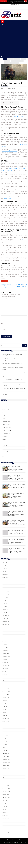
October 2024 (6, 627)
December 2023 (6, 656)
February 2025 (6, 615)
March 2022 (5, 715)
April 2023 (5, 680)
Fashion (4, 418)
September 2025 (6, 594)
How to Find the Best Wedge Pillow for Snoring (14, 372)
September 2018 (6, 832)
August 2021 (6, 735)
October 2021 (6, 730)
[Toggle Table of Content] (15, 103)
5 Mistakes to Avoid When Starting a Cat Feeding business (6, 285)
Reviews (4, 442)
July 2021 (5, 738)
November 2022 (6, 691)
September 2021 (6, 732)
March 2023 (5, 683)
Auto (4, 404)
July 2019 (5, 803)
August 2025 (6, 597)
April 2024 (5, 644)
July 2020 (5, 771)
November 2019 (6, 791)
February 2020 (6, 782)
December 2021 (6, 724)
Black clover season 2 (18, 116)
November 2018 (6, 826)
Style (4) (17, 58)
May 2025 (5, 606)
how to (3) (21, 60)
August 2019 (6, 800)
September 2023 (6, 665)
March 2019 (5, 815)
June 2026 (5, 568)
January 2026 (6, 583)
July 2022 (5, 703)
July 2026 (5, 565)
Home (4, 7)
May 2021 (5, 744)
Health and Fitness (7, 427)
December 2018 (6, 824)
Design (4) (24, 58)
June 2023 (5, 674)
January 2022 (6, 721)
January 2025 (6, 618)
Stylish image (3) (8, 62)
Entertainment (6, 412)
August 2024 (6, 633)
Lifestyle (5, 436)
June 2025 (5, 603)
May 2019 (5, 809)
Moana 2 (24, 239)
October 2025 (6, 591)
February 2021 (6, 753)
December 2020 (6, 759)
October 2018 (6, 829)
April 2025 (5, 609)
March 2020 (5, 779)
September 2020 (6, 768)
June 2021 (5, 741)
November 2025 (6, 589)
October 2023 (6, 662)
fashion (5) (10, 58)
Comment (4, 299)
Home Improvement (7, 430)
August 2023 (6, 668)
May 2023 (5, 677)
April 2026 (5, 574)
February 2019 (6, 818)
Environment (6, 415)
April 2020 (5, 777)
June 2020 (5, 774)
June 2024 (5, 638)
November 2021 (6, 727)
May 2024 (5, 641)
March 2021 (5, 750)
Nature (4, 439)
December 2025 (6, 586)
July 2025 (5, 600)
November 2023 (6, 659)
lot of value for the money (9, 151)
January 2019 (6, 821)
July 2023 (5, 671)
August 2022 (6, 700)
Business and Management (9, 409)
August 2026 (6, 562)
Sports (4, 448)
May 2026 (5, 571)
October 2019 (6, 794)
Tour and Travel (6, 453)
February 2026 (6, 580)
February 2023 (6, 685)
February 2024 (6, 650)
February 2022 (6, 718)
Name (3, 318)
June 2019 (5, 806)
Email (3, 323)
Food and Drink (6, 421)
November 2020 (6, 762)
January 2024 (6, 653)
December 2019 (6, 788)
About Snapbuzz (9, 7)
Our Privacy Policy (22, 7)
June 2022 (5, 706)
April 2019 (5, 812)
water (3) (14, 60)
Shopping (5, 445)
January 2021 (6, 756)
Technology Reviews (7, 451)
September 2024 (6, 630)
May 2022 (5, 709)
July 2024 (5, 636)
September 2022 (6, 697)
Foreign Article (6, 424)
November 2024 (6, 624)
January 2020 (6, 785)
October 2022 (6, 694)
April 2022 (5, 712)
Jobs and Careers (6, 433)
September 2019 (6, 797)
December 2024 (6, 621)
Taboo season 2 (8, 198)
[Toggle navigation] (2, 24)
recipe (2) (16, 62)
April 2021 (5, 747)
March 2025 (5, 612)
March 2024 (5, 647)
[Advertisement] (14, 40)
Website (3, 329)
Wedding (5, 456)
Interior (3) (7, 60)
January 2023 (6, 688)
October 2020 (6, 765)
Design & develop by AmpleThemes (17, 839)
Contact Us (16, 7)
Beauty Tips (5, 406)
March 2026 (5, 577)
